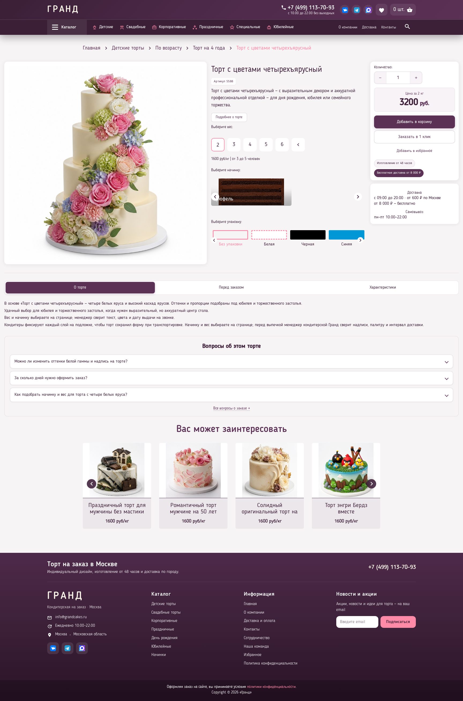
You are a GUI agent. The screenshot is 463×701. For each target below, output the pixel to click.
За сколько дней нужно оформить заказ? (50, 378)
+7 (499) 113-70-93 (392, 567)
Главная (250, 604)
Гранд (63, 9)
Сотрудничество (257, 638)
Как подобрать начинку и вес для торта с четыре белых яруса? (70, 395)
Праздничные (162, 630)
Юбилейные (161, 647)
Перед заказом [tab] (231, 288)
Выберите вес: (222, 127)
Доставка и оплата (259, 621)
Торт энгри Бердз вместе (346, 508)
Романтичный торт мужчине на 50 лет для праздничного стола (193, 509)
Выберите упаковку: (226, 222)
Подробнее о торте (229, 117)
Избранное (253, 655)
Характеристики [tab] (383, 288)
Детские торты (163, 604)
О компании (348, 27)
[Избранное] (381, 10)
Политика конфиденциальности (270, 664)
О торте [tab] (80, 288)
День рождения (164, 638)
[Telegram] (356, 9)
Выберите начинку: (226, 170)
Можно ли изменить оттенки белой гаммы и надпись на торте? (70, 361)
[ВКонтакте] (344, 9)
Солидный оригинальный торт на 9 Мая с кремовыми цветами (270, 509)
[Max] (368, 9)
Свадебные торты (166, 613)
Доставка (369, 27)
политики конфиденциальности (271, 687)
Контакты (388, 27)
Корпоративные (164, 621)
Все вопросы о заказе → (231, 408)
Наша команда (256, 647)
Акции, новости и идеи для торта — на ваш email (373, 607)
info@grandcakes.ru (71, 617)
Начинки (158, 655)
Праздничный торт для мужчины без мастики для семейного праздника (117, 509)
